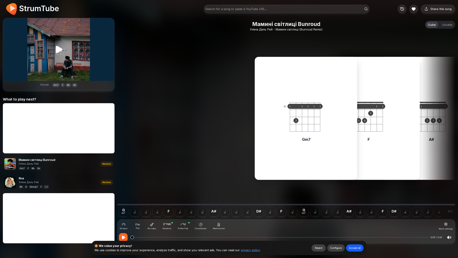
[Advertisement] (58, 128)
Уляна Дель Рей (261, 29)
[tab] (432, 25)
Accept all (355, 247)
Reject (318, 247)
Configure (336, 247)
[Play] (58, 49)
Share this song (441, 9)
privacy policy (250, 250)
